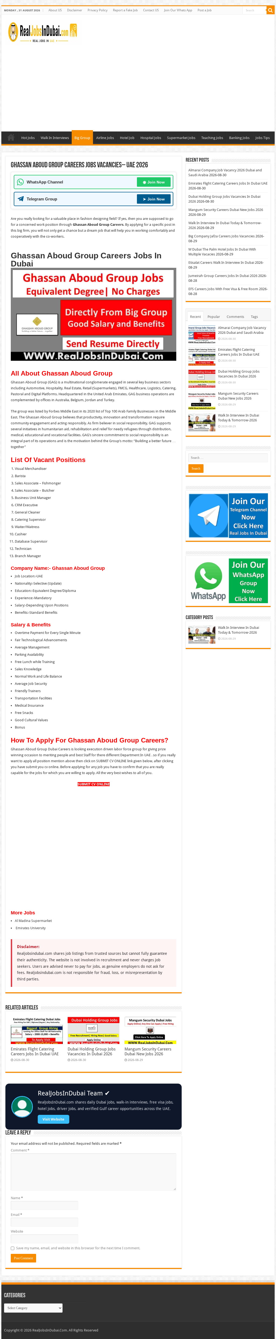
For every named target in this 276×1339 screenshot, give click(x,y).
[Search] (271, 10)
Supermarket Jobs (181, 138)
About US (55, 10)
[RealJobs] (43, 31)
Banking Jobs (239, 138)
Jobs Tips (263, 138)
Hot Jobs (28, 138)
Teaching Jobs (212, 138)
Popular (214, 317)
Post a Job (205, 10)
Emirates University (30, 928)
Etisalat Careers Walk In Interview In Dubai (221, 263)
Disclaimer (74, 10)
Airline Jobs (105, 138)
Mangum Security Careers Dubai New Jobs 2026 (148, 1051)
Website (17, 1231)
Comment (20, 1150)
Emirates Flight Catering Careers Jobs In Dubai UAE (35, 1051)
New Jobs (11, 137)
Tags (254, 317)
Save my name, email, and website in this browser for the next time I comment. (78, 1248)
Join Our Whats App (178, 10)
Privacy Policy (98, 10)
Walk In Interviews (55, 138)
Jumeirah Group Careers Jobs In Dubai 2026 (222, 276)
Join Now (154, 182)
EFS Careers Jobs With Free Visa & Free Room (223, 289)
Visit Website (53, 1119)
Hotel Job (127, 138)
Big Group (82, 138)
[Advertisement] (138, 85)
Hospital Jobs (150, 138)
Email (16, 1215)
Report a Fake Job (125, 10)
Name (17, 1198)
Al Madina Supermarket (33, 921)
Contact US (151, 10)
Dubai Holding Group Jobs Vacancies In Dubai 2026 (92, 1051)
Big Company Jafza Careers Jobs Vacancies (221, 236)
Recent (195, 317)
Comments (235, 317)
